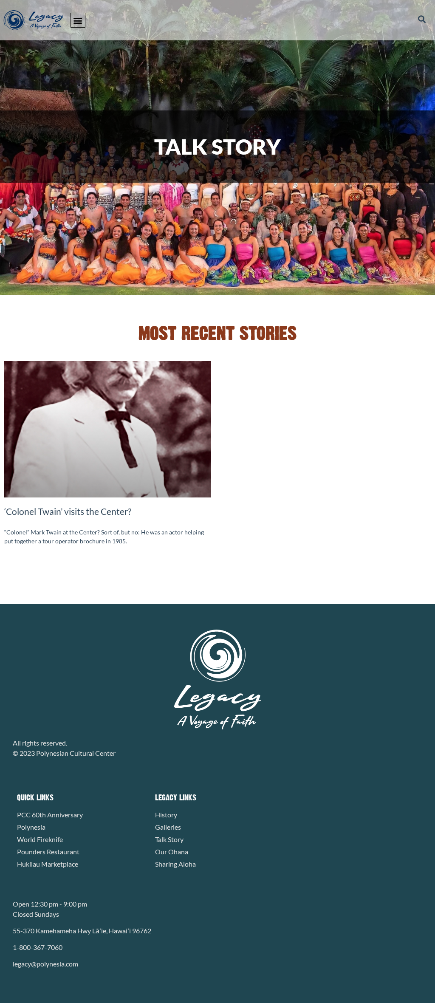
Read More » (20, 562)
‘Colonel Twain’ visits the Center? (67, 511)
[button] (78, 20)
